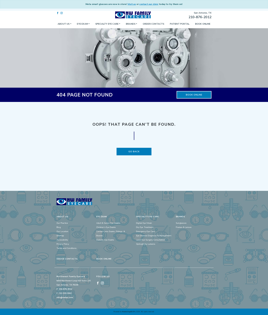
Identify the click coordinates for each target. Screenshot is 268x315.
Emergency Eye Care (145, 231)
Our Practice (62, 223)
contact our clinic (148, 4)
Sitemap (60, 235)
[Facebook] (58, 12)
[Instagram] (61, 12)
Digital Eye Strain (144, 223)
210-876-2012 (200, 17)
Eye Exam (82, 23)
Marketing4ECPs (128, 312)
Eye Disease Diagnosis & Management (153, 235)
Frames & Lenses (184, 227)
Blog (59, 227)
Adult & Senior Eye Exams (108, 223)
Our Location (62, 231)
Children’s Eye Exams (106, 227)
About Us (64, 23)
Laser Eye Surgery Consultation (150, 240)
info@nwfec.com (65, 297)
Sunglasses (181, 223)
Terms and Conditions (66, 248)
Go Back (134, 151)
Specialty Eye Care (107, 23)
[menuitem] (64, 24)
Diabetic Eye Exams (105, 240)
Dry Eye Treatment (144, 227)
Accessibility (62, 240)
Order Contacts (153, 23)
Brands (130, 23)
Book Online (202, 23)
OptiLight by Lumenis (145, 244)
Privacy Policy (63, 244)
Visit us (132, 4)
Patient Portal (179, 23)
